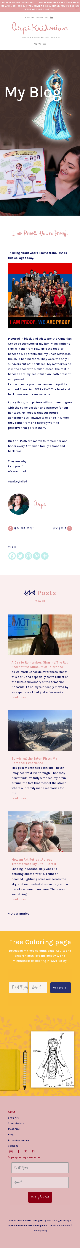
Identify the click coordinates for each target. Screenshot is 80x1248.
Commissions (16, 1123)
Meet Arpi (14, 1128)
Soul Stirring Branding (58, 1220)
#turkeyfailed (17, 481)
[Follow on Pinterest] (33, 1152)
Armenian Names (18, 1140)
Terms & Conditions (60, 1225)
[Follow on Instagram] (11, 1152)
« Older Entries (18, 913)
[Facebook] (12, 556)
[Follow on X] (26, 1152)
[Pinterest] (36, 556)
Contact (13, 1145)
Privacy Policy (40, 1230)
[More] (45, 556)
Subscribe (60, 988)
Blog (11, 1134)
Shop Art (13, 1117)
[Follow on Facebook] (18, 1152)
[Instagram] (28, 556)
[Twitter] (20, 556)
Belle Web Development (34, 1225)
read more (19, 697)
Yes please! (40, 1197)
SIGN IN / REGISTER (36, 17)
